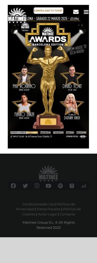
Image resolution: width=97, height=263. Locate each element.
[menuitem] (76, 12)
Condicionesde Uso (38, 204)
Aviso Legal (47, 214)
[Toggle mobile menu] (86, 12)
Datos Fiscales (49, 209)
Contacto (67, 214)
